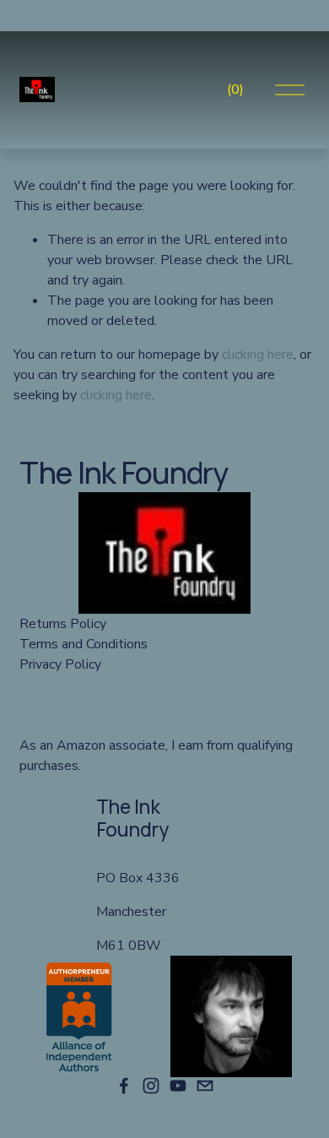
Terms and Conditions (83, 644)
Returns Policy (62, 624)
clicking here (258, 354)
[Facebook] (124, 1085)
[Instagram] (151, 1085)
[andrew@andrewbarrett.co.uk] (205, 1085)
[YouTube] (178, 1085)
